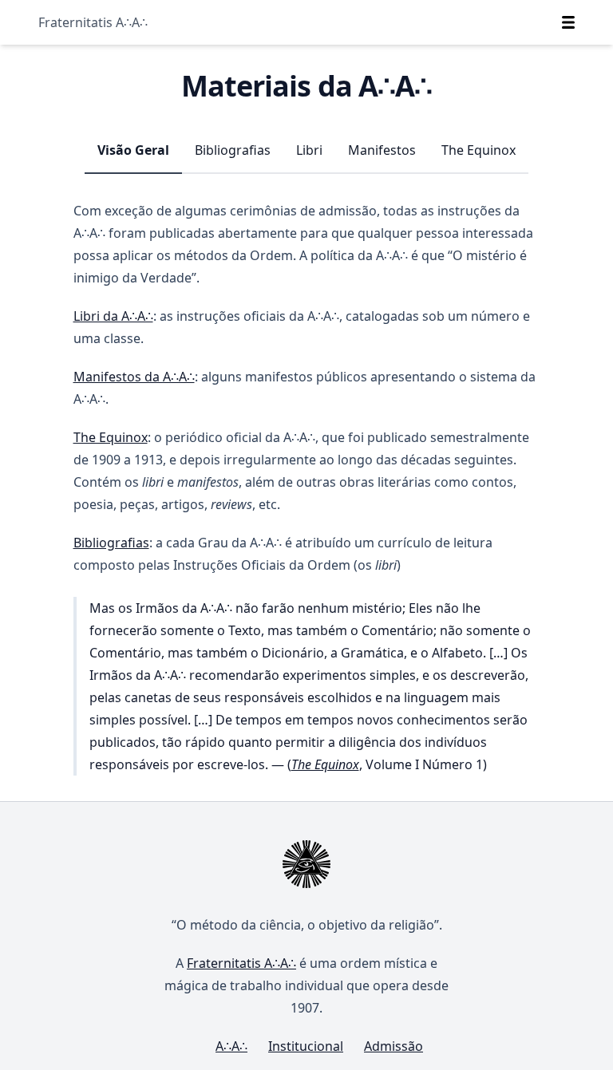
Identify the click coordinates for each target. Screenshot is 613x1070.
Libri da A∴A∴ (113, 316)
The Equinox (478, 150)
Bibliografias (233, 150)
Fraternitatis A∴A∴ (93, 22)
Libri (309, 150)
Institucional (305, 1046)
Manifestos (382, 150)
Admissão (393, 1046)
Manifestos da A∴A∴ (134, 376)
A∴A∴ (231, 1046)
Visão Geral (133, 150)
